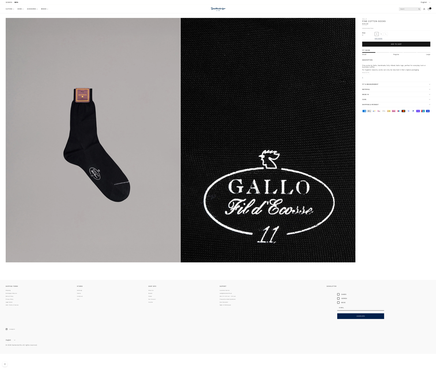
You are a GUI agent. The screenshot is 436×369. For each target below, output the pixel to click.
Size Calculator (224, 302)
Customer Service (224, 290)
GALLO (364, 19)
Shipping (8, 290)
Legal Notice (9, 302)
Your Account (152, 299)
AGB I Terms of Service (12, 305)
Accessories (31, 9)
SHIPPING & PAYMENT (370, 104)
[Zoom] (175, 23)
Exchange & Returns (11, 293)
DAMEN (343, 294)
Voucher (150, 302)
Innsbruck (80, 296)
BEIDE (343, 302)
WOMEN (9, 2)
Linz (78, 299)
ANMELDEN (361, 316)
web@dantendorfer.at (226, 293)
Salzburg (79, 290)
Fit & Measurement (370, 84)
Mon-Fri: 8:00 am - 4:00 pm (228, 296)
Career (150, 296)
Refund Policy (9, 296)
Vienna (79, 293)
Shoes (19, 9)
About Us (151, 290)
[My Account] (424, 9)
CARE (364, 99)
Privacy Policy (9, 299)
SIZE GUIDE (378, 38)
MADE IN (365, 94)
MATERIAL (366, 89)
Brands (43, 9)
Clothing (9, 9)
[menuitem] (11, 9)
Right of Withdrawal (225, 305)
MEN (16, 2)
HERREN (344, 298)
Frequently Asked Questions (228, 299)
